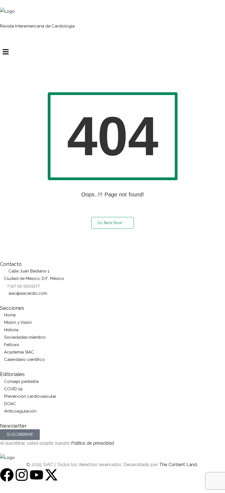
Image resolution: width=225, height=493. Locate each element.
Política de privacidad (92, 443)
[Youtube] (36, 475)
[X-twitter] (51, 475)
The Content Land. (179, 464)
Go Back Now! (109, 223)
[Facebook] (7, 475)
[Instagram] (22, 475)
